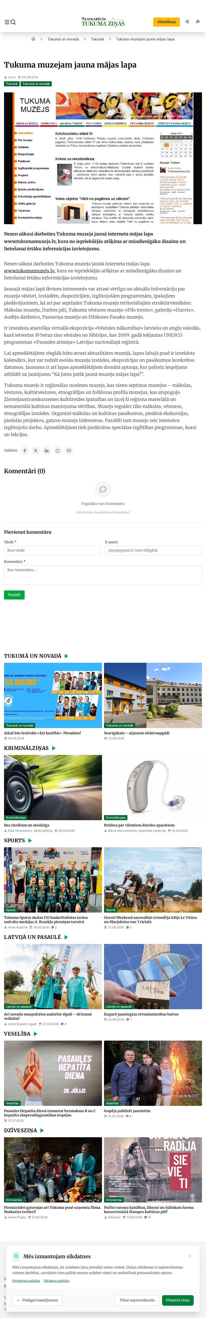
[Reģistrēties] (198, 22)
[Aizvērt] (190, 1256)
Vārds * (10, 542)
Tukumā (97, 39)
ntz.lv (12, 77)
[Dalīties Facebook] (24, 450)
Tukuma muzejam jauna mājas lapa (145, 39)
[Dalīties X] (35, 450)
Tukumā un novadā (63, 39)
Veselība (12, 1103)
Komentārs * (15, 561)
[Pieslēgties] (187, 22)
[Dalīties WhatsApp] (57, 450)
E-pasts (111, 542)
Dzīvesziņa (14, 1200)
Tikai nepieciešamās (137, 1300)
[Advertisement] (103, 627)
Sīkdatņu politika (56, 1281)
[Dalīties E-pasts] (68, 450)
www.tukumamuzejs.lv (29, 271)
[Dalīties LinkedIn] (46, 450)
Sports (10, 910)
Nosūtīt (14, 594)
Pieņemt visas (178, 1300)
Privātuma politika (26, 1281)
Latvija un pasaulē (19, 1006)
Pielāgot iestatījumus (40, 1300)
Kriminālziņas (15, 817)
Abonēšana (166, 22)
